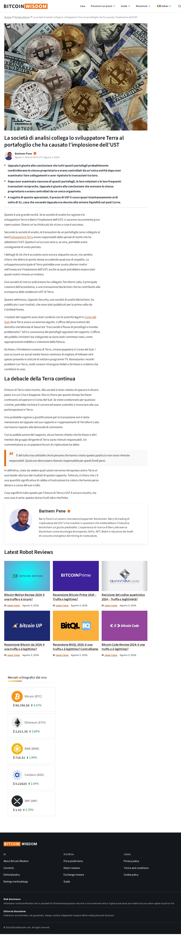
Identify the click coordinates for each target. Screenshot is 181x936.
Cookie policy (131, 874)
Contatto (9, 867)
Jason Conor (13, 605)
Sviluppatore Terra (21, 237)
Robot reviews (72, 867)
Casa (82, 6)
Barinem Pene (52, 511)
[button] (179, 6)
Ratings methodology (16, 881)
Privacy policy (131, 861)
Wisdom (20, 844)
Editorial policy (12, 874)
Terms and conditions (136, 867)
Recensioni (142, 6)
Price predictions (73, 861)
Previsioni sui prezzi (101, 6)
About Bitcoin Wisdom (16, 861)
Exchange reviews (74, 874)
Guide (124, 6)
